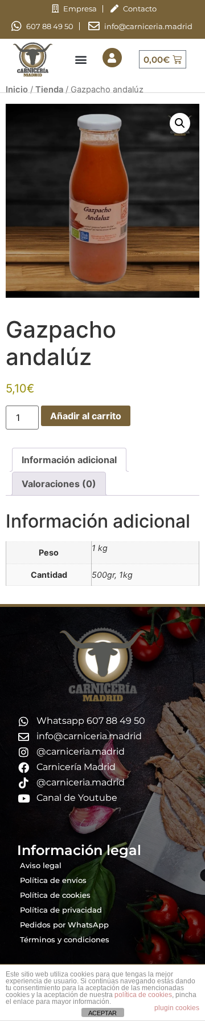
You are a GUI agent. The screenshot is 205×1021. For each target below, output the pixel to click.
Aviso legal (41, 865)
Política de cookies (55, 895)
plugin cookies (176, 1008)
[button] (80, 59)
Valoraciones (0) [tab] (59, 483)
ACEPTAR (102, 1013)
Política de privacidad (61, 909)
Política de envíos (53, 880)
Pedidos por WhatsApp (64, 924)
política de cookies (143, 995)
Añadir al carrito (85, 416)
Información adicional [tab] (69, 459)
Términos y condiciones (64, 939)
